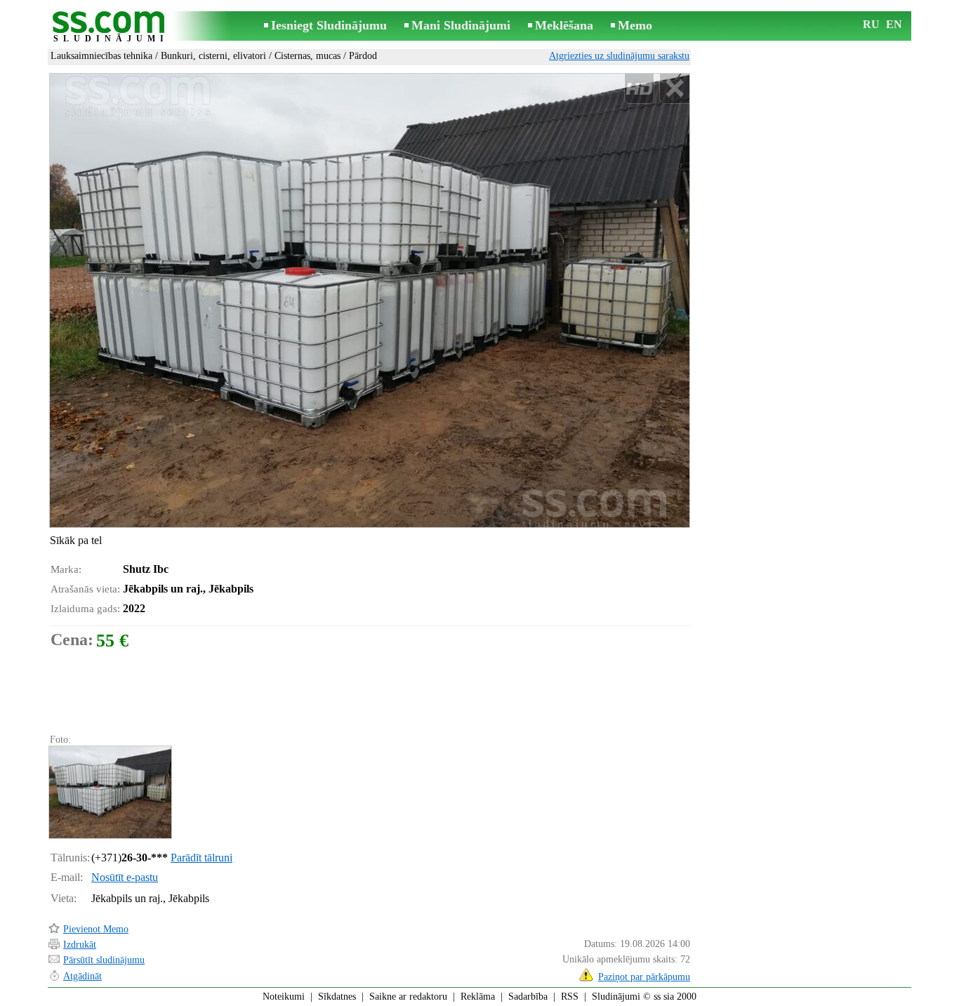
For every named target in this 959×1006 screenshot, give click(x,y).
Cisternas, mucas (307, 56)
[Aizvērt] (674, 89)
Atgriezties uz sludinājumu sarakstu (619, 56)
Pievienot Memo (95, 929)
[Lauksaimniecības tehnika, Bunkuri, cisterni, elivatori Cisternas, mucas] (109, 792)
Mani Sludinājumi (460, 25)
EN (894, 24)
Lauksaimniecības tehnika (101, 56)
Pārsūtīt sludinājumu (104, 960)
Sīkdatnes (337, 996)
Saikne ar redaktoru (408, 996)
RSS (569, 996)
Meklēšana (564, 25)
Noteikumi (284, 996)
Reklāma (478, 996)
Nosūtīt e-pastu (124, 877)
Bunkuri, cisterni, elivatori (213, 56)
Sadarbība (528, 996)
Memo (635, 25)
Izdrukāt (79, 944)
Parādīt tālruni (201, 857)
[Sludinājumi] (111, 27)
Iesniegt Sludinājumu (329, 25)
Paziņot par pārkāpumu (644, 977)
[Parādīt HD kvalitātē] (369, 300)
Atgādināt (82, 976)
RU (871, 24)
